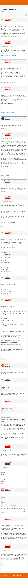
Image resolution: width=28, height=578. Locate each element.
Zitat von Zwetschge (8, 387)
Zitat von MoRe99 (8, 417)
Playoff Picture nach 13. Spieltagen (8, 55)
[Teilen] (26, 15)
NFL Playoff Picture (5, 108)
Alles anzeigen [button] (13, 505)
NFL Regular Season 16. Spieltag (8, 171)
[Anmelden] (23, 1)
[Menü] (26, 1)
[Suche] (19, 1)
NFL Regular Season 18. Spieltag (8, 247)
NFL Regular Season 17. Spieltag (8, 222)
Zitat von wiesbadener (9, 497)
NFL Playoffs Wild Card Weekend (8, 355)
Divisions (19, 147)
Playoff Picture (4, 175)
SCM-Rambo (14, 358)
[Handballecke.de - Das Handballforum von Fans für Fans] (1, 1)
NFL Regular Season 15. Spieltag (8, 112)
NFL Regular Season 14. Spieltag (8, 82)
